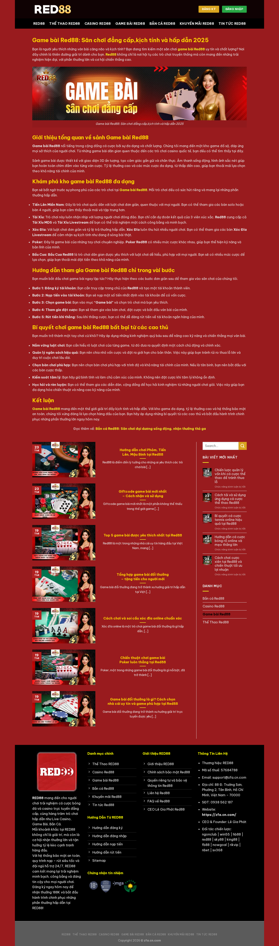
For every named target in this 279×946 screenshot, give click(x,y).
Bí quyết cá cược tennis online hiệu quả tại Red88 (228, 520)
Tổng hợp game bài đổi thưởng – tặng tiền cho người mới (143, 576)
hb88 (237, 834)
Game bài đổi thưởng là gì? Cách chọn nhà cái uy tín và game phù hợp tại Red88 (143, 701)
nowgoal (220, 845)
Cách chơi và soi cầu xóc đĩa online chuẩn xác (142, 618)
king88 (232, 839)
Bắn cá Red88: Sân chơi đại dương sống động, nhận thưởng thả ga (151, 429)
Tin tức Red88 (232, 23)
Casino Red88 (98, 23)
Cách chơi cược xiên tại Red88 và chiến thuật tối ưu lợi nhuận (228, 564)
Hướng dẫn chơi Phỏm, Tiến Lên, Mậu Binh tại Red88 (143, 452)
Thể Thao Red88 (64, 23)
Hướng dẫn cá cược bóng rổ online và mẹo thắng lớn (230, 541)
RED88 (38, 798)
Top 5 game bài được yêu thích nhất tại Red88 (143, 535)
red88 (206, 839)
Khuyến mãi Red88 (197, 23)
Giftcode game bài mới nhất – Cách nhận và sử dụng (143, 493)
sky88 (219, 839)
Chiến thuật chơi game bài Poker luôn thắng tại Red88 (142, 659)
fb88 (206, 845)
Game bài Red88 (130, 23)
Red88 (39, 23)
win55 (225, 834)
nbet (205, 850)
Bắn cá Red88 (162, 23)
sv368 (217, 850)
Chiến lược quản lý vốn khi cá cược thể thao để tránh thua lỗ (230, 476)
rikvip (234, 845)
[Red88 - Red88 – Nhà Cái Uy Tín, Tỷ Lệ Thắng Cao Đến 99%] (52, 9)
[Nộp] (243, 446)
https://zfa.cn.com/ (219, 815)
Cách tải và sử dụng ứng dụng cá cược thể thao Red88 (230, 499)
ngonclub (209, 834)
